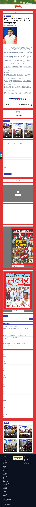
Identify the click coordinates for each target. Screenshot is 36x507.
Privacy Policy (27, 485)
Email (5, 163)
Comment (5, 145)
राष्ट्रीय (4, 428)
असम (3, 481)
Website (5, 167)
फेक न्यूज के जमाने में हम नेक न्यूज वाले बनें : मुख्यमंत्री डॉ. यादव (11, 369)
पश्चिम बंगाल (5, 412)
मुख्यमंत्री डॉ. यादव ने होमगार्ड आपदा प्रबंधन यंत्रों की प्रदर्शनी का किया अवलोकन (13, 364)
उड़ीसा (4, 382)
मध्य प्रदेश (10, 124)
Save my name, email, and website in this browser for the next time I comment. (17, 171)
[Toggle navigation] (4, 6)
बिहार (4, 414)
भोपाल (7, 124)
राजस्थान (4, 424)
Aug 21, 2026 (8, 136)
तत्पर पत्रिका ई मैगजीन (27, 487)
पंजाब (4, 410)
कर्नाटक (4, 389)
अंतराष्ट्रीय (4, 375)
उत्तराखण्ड (4, 387)
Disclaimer (26, 484)
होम (3, 440)
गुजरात (4, 391)
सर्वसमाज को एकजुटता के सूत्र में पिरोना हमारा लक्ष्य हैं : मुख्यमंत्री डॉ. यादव (12, 371)
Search (5, 339)
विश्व (4, 433)
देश (5, 124)
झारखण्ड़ (4, 401)
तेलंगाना (4, 403)
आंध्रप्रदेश (4, 380)
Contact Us (26, 483)
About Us (26, 480)
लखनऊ (4, 431)
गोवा (3, 394)
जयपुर (4, 398)
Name (5, 158)
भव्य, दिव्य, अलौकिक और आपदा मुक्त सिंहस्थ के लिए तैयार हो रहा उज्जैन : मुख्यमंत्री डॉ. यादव (15, 367)
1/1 (12, 224)
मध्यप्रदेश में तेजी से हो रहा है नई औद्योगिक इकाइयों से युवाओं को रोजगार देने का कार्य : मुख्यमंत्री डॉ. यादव (16, 352)
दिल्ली (4, 405)
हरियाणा (4, 435)
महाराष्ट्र (4, 421)
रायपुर (4, 426)
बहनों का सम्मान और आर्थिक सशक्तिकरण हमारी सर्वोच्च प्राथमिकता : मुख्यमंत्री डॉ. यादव (14, 359)
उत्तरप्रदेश (4, 384)
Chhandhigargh (27, 481)
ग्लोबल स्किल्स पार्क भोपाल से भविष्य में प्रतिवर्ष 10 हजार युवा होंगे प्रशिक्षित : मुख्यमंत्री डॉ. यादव (15, 356)
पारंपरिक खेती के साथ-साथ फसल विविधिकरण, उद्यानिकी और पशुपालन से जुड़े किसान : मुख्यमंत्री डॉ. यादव (17, 354)
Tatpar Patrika (8, 25)
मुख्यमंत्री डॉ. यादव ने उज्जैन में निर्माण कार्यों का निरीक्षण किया (8, 133)
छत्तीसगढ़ (4, 396)
